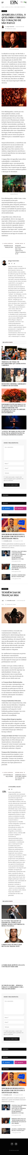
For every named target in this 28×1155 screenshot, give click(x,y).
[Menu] (3, 2)
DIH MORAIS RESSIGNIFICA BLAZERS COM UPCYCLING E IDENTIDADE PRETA (13, 536)
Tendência (5, 588)
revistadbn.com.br (11, 600)
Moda (3, 531)
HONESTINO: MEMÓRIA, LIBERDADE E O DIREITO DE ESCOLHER (14, 384)
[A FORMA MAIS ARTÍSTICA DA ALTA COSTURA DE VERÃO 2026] (14, 956)
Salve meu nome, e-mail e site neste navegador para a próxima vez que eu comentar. (13, 478)
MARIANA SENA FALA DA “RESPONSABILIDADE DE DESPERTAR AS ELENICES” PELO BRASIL (19, 567)
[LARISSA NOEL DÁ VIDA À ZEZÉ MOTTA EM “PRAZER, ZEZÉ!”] (14, 936)
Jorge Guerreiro (10, 26)
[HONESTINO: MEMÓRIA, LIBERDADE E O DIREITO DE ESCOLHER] (14, 375)
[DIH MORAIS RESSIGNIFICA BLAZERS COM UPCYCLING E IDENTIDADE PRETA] (14, 525)
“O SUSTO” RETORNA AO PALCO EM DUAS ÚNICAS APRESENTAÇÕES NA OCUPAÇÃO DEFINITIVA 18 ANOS (13, 433)
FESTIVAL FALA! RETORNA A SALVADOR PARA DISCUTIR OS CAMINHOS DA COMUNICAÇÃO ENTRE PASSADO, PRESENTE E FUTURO (19, 555)
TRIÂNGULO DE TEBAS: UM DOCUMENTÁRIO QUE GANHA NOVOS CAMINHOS (14, 363)
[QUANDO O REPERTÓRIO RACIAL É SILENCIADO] (6, 577)
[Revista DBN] (14, 2)
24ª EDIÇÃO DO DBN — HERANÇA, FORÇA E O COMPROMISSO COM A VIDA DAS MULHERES (12, 987)
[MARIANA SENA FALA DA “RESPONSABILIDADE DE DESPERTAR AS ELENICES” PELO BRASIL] (6, 567)
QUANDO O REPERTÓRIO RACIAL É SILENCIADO (19, 575)
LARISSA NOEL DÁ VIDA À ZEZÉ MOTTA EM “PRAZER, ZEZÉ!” (12, 945)
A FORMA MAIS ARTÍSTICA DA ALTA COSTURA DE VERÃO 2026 (13, 966)
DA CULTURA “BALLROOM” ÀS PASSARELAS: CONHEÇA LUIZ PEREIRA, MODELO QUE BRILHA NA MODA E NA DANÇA (13, 923)
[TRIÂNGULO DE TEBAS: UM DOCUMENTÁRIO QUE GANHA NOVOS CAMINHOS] (14, 353)
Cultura (4, 11)
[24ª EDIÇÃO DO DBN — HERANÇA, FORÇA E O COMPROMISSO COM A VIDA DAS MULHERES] (14, 976)
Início (3, 7)
